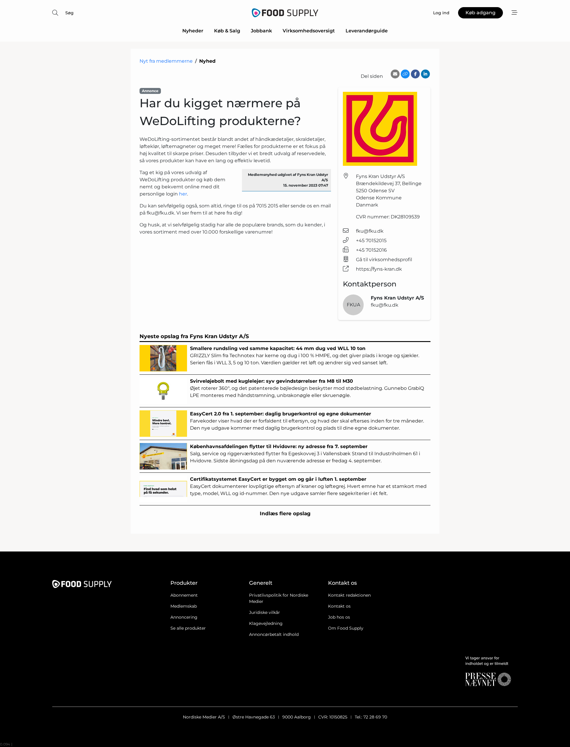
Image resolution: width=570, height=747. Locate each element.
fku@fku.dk (370, 231)
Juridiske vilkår (264, 612)
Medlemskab (183, 606)
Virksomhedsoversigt (309, 31)
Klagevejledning (266, 623)
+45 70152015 (371, 240)
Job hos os (339, 617)
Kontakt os (339, 606)
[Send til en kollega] (395, 74)
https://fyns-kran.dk (379, 269)
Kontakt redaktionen (349, 595)
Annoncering (183, 617)
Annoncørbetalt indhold (274, 634)
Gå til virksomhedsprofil (384, 259)
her (183, 194)
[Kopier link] (405, 74)
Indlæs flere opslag (285, 513)
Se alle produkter (188, 628)
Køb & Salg (227, 31)
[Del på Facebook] (415, 74)
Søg (69, 12)
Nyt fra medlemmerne (166, 61)
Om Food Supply (345, 628)
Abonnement (184, 595)
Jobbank (261, 31)
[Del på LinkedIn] (425, 74)
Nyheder (192, 31)
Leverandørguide (367, 31)
